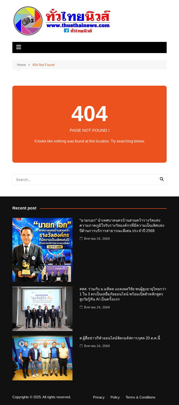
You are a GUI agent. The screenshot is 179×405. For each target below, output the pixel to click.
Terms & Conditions (140, 397)
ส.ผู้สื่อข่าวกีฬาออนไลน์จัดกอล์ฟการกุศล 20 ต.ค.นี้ (119, 338)
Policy (115, 397)
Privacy (99, 397)
